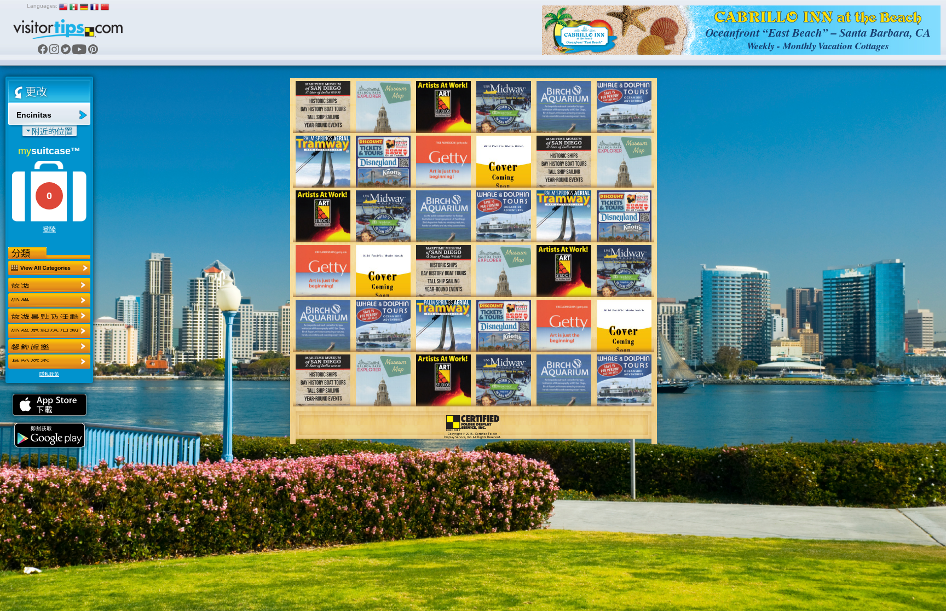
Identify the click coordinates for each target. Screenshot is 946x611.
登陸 (49, 229)
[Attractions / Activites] (49, 300)
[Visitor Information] (49, 361)
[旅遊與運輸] (49, 346)
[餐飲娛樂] (49, 316)
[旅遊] (49, 285)
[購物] (49, 331)
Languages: (42, 6)
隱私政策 (49, 374)
